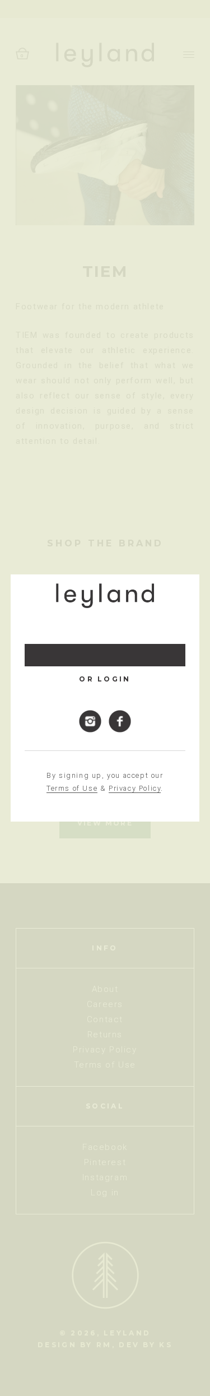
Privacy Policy (135, 788)
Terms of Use (71, 788)
